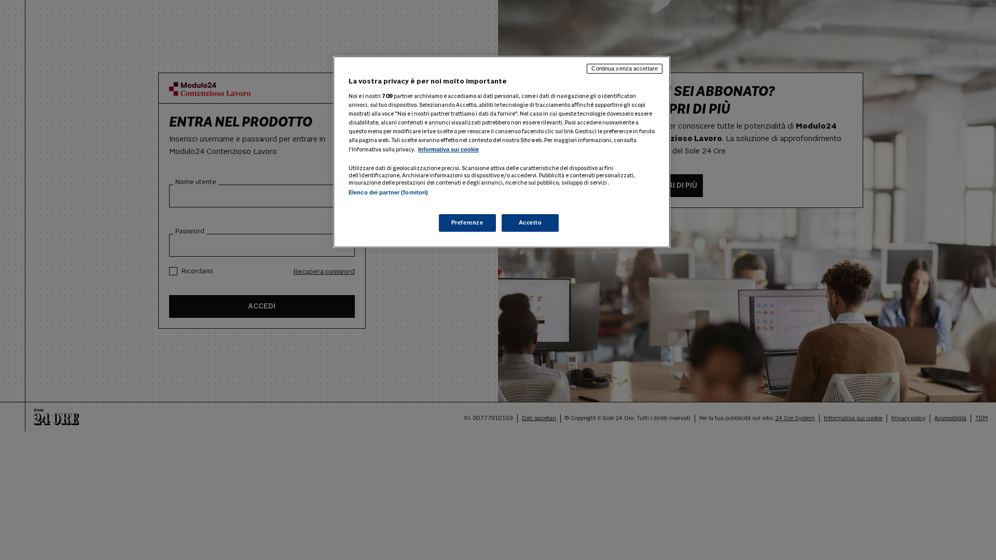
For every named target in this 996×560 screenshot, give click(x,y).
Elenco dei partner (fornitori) (388, 192)
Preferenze (467, 222)
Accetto (530, 222)
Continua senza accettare (624, 68)
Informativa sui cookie (448, 149)
